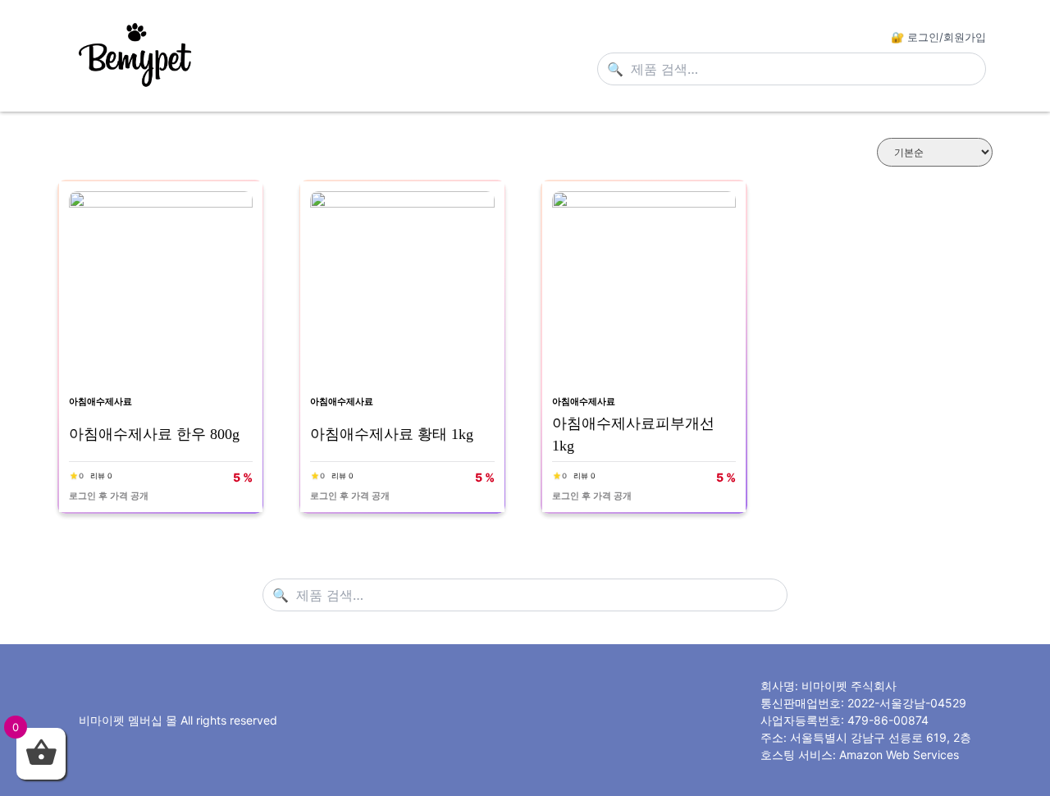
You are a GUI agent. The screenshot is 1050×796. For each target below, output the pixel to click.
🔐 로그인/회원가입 (938, 36)
